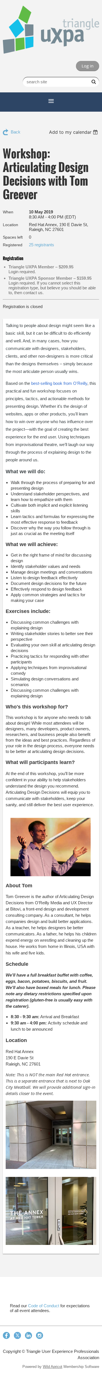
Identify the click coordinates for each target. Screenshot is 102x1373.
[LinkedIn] (28, 1335)
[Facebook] (6, 1335)
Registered (12, 245)
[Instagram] (39, 1335)
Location (10, 224)
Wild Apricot (52, 1366)
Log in (88, 66)
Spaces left (13, 237)
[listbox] (74, 132)
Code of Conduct (43, 1305)
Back (15, 132)
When (8, 212)
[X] (17, 1335)
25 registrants (41, 244)
